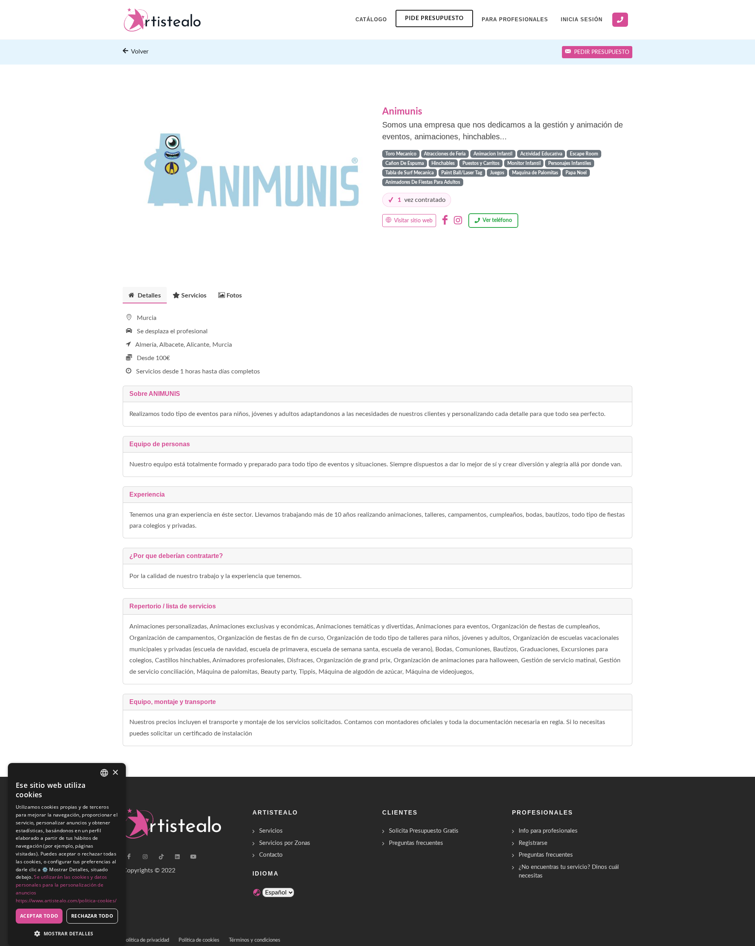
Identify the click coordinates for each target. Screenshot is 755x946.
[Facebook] (444, 220)
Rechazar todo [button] (92, 916)
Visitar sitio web (413, 221)
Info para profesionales (548, 831)
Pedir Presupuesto (601, 52)
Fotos (234, 295)
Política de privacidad (146, 940)
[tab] (145, 295)
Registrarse (533, 843)
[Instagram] (458, 220)
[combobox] (104, 773)
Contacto (271, 855)
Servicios (193, 295)
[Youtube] (193, 856)
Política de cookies (199, 940)
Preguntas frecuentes (416, 843)
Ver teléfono (497, 220)
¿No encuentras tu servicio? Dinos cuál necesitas (569, 871)
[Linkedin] (177, 856)
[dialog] (67, 854)
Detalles (148, 295)
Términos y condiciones (254, 940)
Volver (139, 51)
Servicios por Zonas (284, 843)
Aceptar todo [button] (39, 916)
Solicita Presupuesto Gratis (424, 831)
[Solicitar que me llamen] (620, 20)
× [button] (115, 773)
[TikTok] (161, 856)
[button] (67, 933)
